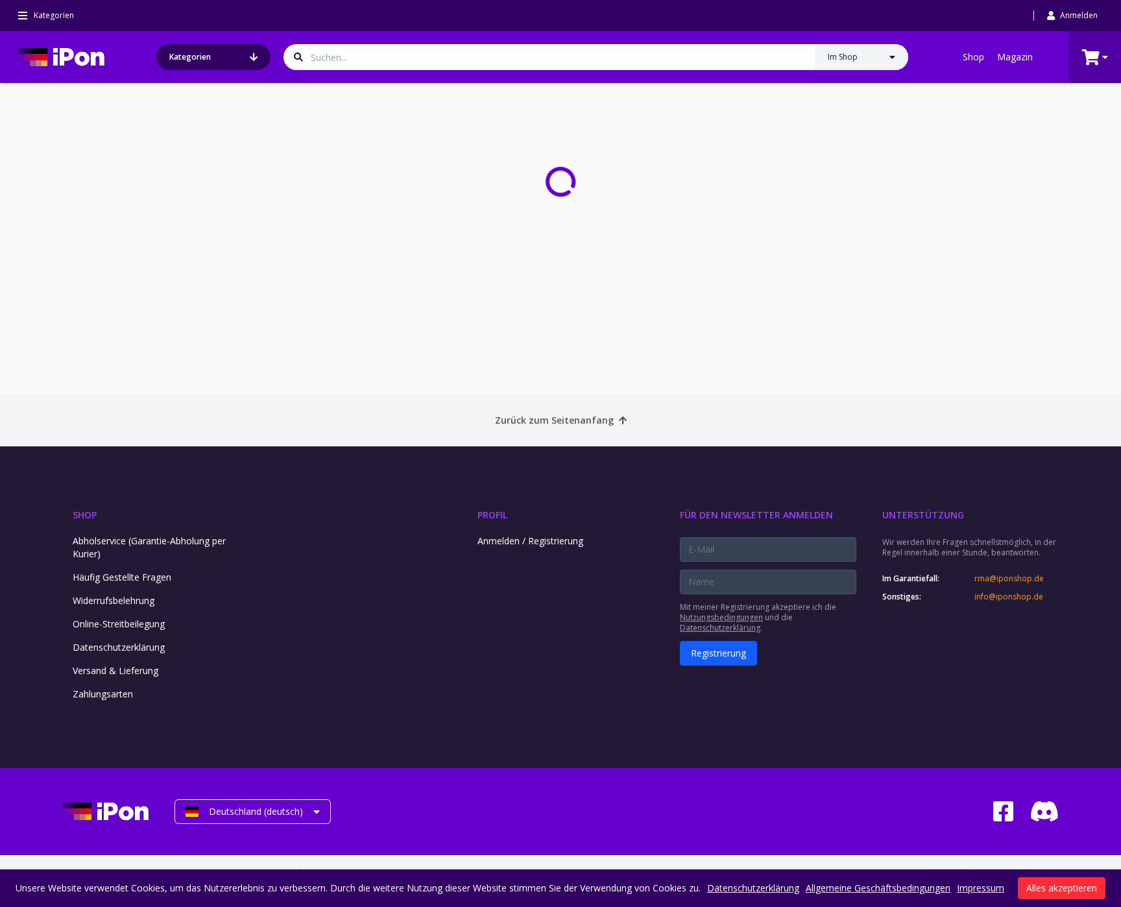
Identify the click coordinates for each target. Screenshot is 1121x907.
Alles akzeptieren (1061, 888)
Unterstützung (923, 515)
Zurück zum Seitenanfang (554, 420)
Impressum (980, 888)
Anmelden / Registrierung (530, 541)
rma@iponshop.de (1009, 579)
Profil (492, 515)
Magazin (1015, 57)
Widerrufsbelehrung (113, 600)
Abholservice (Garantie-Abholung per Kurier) (149, 547)
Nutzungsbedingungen (721, 617)
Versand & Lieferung (115, 670)
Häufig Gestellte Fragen (122, 577)
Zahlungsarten (103, 694)
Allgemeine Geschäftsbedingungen (878, 888)
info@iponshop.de (1008, 597)
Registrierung (718, 653)
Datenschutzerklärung (119, 647)
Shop (973, 57)
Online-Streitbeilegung (119, 624)
